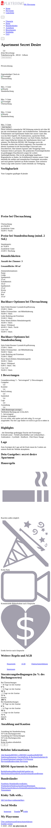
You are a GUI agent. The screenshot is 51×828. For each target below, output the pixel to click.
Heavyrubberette (14, 800)
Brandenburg (30, 788)
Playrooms (10, 11)
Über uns (4, 822)
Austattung (10, 28)
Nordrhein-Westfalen (9, 784)
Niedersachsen (16, 786)
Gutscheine (10, 13)
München (16, 771)
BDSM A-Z (15, 755)
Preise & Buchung (31, 757)
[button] (8, 664)
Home (8, 9)
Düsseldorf (15, 774)
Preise (8, 24)
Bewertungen (11, 30)
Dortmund (29, 774)
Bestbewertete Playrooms (18, 761)
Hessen (24, 786)
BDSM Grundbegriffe (28, 755)
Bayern (19, 784)
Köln (22, 771)
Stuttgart (8, 774)
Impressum (12, 822)
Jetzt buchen (6, 57)
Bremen (40, 774)
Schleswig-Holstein (18, 788)
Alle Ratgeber (6, 755)
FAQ (7, 34)
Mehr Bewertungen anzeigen (11, 410)
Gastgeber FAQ (21, 759)
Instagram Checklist (16, 757)
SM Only (4, 800)
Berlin (3, 771)
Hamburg (9, 771)
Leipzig (22, 774)
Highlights (10, 32)
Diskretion (11, 759)
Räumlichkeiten (11, 26)
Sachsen (8, 788)
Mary (22, 800)
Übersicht (9, 21)
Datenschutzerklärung (24, 822)
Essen (35, 774)
